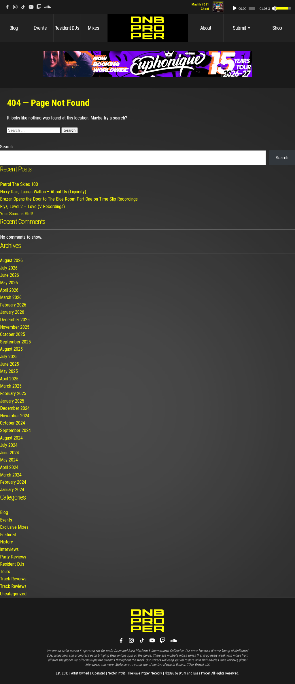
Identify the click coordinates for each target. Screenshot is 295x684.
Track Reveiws (13, 579)
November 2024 (14, 415)
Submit (241, 28)
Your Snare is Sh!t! (16, 213)
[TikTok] (23, 7)
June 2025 (9, 364)
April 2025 (9, 379)
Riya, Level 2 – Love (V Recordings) (32, 206)
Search (6, 146)
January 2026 (12, 312)
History (6, 542)
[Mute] (274, 8)
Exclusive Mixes (14, 527)
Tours (5, 571)
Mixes (93, 28)
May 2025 (9, 371)
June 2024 (9, 452)
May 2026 (9, 282)
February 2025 (13, 393)
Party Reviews (13, 557)
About (205, 28)
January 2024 (12, 489)
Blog (14, 28)
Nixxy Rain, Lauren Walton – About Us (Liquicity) (43, 192)
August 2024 (11, 438)
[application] (258, 7)
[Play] (235, 8)
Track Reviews (13, 586)
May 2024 (9, 460)
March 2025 (11, 386)
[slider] (252, 8)
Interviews (9, 549)
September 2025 (15, 342)
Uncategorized (13, 594)
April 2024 (9, 467)
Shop (277, 28)
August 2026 (11, 260)
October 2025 (12, 334)
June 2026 (9, 275)
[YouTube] (31, 7)
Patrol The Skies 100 (19, 184)
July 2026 (9, 268)
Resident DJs (66, 28)
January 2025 (12, 401)
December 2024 (15, 408)
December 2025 (15, 319)
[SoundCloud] (47, 7)
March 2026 (11, 297)
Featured (8, 534)
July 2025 (9, 356)
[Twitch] (38, 7)
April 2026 (9, 290)
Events (40, 28)
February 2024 (13, 482)
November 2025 (14, 327)
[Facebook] (7, 7)
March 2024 (11, 475)
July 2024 (9, 445)
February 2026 (13, 305)
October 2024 (12, 423)
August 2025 (11, 349)
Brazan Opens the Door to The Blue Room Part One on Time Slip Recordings (69, 199)
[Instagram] (15, 7)
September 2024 (15, 430)
